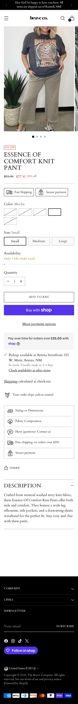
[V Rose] (10, 221)
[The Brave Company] (39, 18)
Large (63, 241)
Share (15, 468)
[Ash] (10, 212)
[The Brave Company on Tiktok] (20, 642)
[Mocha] (54, 212)
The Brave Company (40, 675)
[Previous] (6, 5)
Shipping (11, 381)
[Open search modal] (62, 18)
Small (15, 241)
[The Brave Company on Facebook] (6, 642)
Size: (12, 232)
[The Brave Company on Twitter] (27, 642)
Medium (38, 241)
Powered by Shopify (16, 683)
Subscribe (65, 626)
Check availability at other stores (29, 370)
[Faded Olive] (39, 212)
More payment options (39, 324)
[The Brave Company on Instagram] (13, 642)
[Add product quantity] (21, 281)
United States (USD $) (22, 668)
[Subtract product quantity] (8, 281)
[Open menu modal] (6, 18)
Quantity (10, 272)
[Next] (71, 5)
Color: (14, 204)
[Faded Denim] (25, 212)
